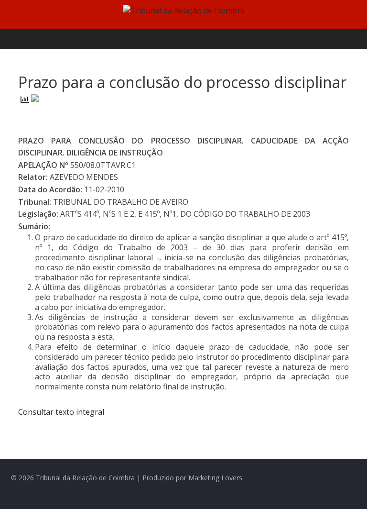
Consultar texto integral (61, 412)
